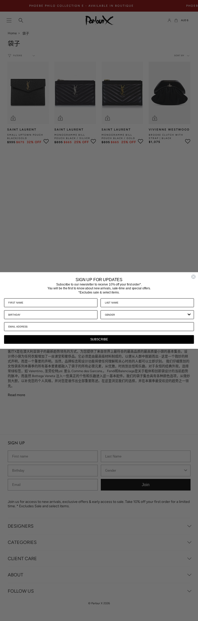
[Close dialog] (193, 276)
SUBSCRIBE (99, 339)
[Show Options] (189, 314)
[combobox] (146, 314)
